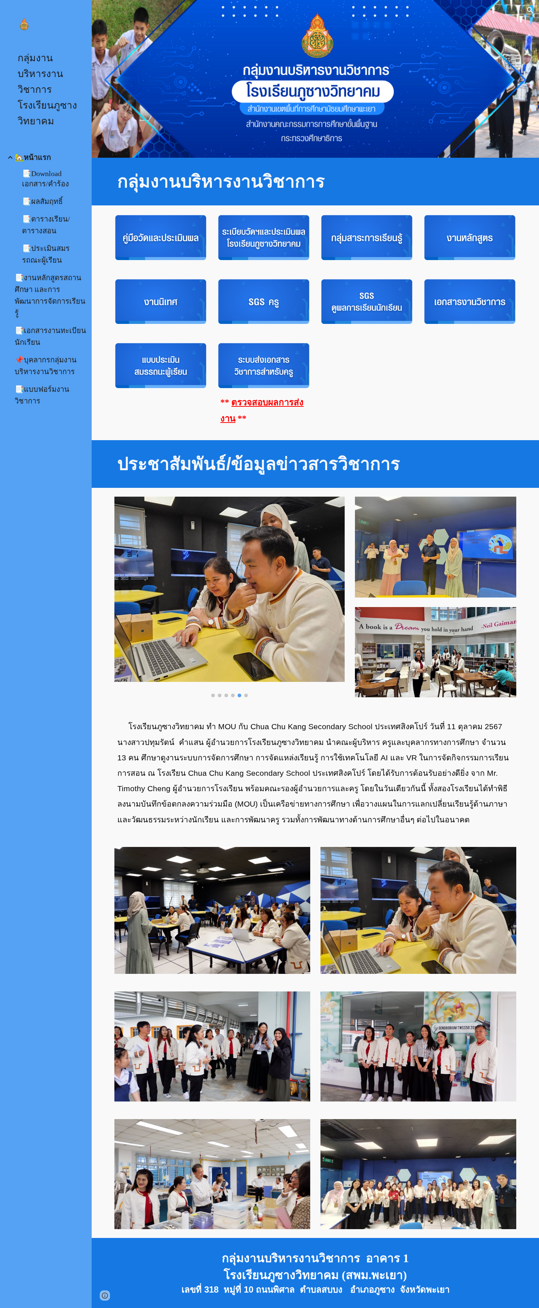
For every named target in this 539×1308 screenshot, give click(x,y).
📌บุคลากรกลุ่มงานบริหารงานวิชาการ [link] (46, 366)
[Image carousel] (229, 597)
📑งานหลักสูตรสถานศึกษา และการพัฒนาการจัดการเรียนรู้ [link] (50, 295)
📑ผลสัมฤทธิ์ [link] (42, 201)
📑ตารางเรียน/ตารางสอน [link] (46, 225)
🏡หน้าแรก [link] (33, 157)
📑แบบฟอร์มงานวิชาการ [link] (42, 395)
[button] (530, 10)
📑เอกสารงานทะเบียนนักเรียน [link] (50, 336)
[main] (315, 182)
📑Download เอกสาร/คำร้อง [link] (45, 178)
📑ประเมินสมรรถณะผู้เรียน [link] (46, 254)
